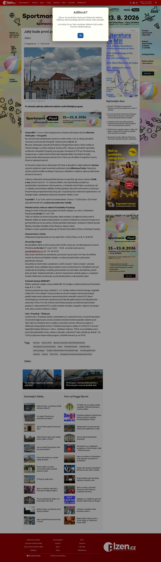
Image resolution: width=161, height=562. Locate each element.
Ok (81, 35)
